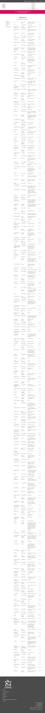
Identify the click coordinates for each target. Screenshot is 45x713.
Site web (40, 22)
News (4, 697)
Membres (7, 21)
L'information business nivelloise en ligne (10, 699)
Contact (4, 701)
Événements (5, 696)
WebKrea (40, 709)
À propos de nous (6, 691)
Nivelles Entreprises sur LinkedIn (35, 707)
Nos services (5, 692)
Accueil (4, 689)
